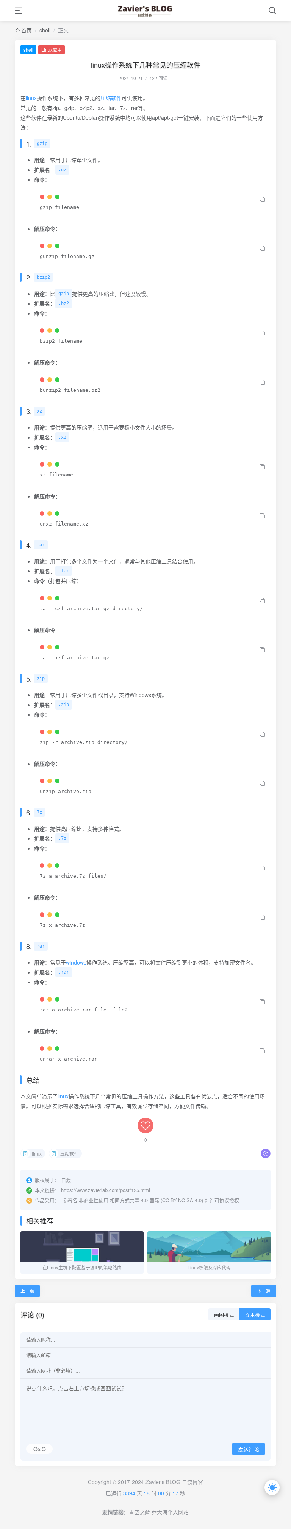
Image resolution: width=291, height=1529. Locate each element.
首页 (26, 30)
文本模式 (255, 1315)
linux (31, 98)
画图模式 (224, 1315)
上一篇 (27, 1291)
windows (76, 962)
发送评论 (248, 1449)
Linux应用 (51, 49)
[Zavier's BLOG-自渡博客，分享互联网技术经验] (145, 10)
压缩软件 (111, 98)
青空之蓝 (139, 1512)
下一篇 (264, 1291)
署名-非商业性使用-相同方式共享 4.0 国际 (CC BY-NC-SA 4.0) (135, 1200)
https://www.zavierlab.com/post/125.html (105, 1190)
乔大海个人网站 (170, 1512)
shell (44, 30)
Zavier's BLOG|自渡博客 (174, 1482)
